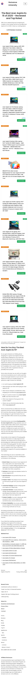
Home (2, 615)
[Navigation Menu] (25, 4)
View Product (21, 59)
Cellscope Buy (5, 596)
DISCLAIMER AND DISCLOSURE (8, 649)
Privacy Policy (4, 606)
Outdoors (4, 640)
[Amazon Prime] (23, 57)
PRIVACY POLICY (6, 647)
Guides (3, 625)
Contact (3, 611)
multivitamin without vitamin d (9, 587)
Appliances (4, 630)
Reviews (3, 618)
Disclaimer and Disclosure (8, 603)
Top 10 (2, 628)
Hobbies (4, 637)
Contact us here (8, 528)
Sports (3, 635)
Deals (2, 623)
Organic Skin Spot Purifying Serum (10, 594)
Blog (2, 620)
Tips (3, 632)
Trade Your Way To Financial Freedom (11, 589)
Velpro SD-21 (4, 592)
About (2, 608)
